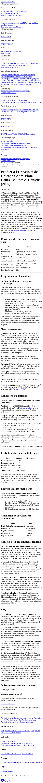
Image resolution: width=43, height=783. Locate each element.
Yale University (13, 79)
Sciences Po (8, 83)
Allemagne (21, 65)
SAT (2, 44)
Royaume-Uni (6, 11)
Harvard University (7, 75)
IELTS (9, 37)
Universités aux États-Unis (19, 230)
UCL (14, 81)
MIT (23, 77)
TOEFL (4, 37)
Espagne (11, 13)
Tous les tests (16, 733)
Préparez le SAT (26, 408)
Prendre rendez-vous (8, 93)
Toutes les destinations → (10, 67)
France (6, 13)
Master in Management (9, 23)
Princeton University (26, 79)
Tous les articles (27, 754)
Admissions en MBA (14, 720)
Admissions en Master (26, 718)
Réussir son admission (10, 4)
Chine (14, 147)
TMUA (3, 51)
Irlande (15, 65)
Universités (6, 56)
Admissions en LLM (29, 720)
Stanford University (15, 77)
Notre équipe (16, 91)
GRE (11, 44)
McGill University (27, 83)
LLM (23, 23)
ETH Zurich (17, 83)
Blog (2, 86)
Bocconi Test (10, 51)
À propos (5, 89)
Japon (18, 147)
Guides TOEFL (6, 754)
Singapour (8, 147)
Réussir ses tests (8, 29)
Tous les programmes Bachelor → (13, 15)
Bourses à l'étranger (27, 722)
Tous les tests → (6, 53)
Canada (20, 11)
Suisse (3, 65)
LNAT (23, 51)
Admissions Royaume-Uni (10, 722)
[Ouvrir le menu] (16, 93)
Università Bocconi (15, 84)
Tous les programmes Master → (12, 27)
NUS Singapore (27, 84)
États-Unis (14, 11)
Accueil (3, 162)
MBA (19, 23)
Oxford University (20, 75)
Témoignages (25, 91)
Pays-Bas (9, 65)
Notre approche (6, 91)
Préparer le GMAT (19, 389)
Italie (16, 13)
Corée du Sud (25, 147)
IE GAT (18, 51)
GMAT (6, 44)
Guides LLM (16, 754)
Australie (19, 145)
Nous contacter (36, 762)
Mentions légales (7, 771)
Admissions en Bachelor (9, 718)
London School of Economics (26, 81)
